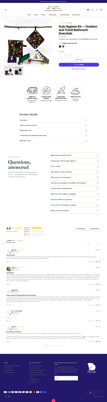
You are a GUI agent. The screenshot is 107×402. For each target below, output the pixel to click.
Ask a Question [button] (81, 228)
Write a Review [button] (95, 228)
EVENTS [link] (43, 15)
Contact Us (32, 377)
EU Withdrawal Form (9, 370)
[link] (97, 10)
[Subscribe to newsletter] (76, 378)
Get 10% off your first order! (36, 365)
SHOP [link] (29, 15)
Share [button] (9, 261)
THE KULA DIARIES (64, 15)
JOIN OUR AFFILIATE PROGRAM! (37, 370)
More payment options (79, 69)
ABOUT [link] (36, 15)
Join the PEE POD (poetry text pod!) (37, 375)
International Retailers (9, 372)
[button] (6, 10)
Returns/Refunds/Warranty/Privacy (12, 365)
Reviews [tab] (9, 240)
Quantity (61, 52)
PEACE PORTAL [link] (52, 15)
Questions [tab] (20, 240)
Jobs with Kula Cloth (34, 382)
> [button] (63, 346)
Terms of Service (8, 368)
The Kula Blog (76, 15)
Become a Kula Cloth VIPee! (36, 372)
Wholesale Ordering (34, 368)
